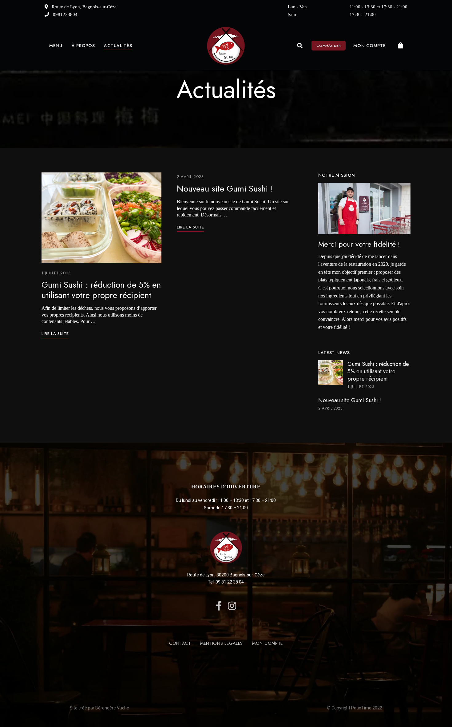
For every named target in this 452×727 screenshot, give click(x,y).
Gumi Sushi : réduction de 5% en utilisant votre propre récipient (101, 289)
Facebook (219, 606)
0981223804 (64, 14)
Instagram (232, 606)
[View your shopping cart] (400, 45)
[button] (328, 45)
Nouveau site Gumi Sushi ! (225, 188)
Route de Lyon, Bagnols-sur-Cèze (83, 6)
